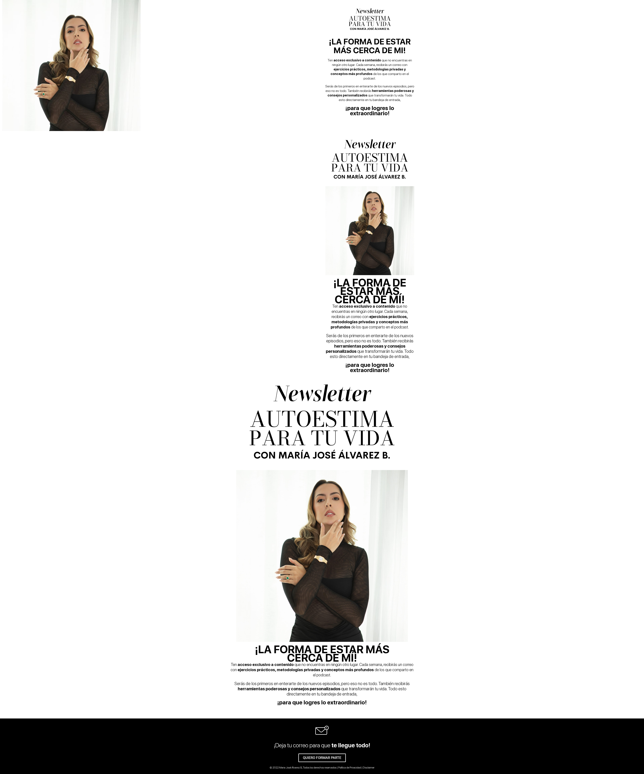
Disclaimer (368, 767)
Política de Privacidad (349, 767)
